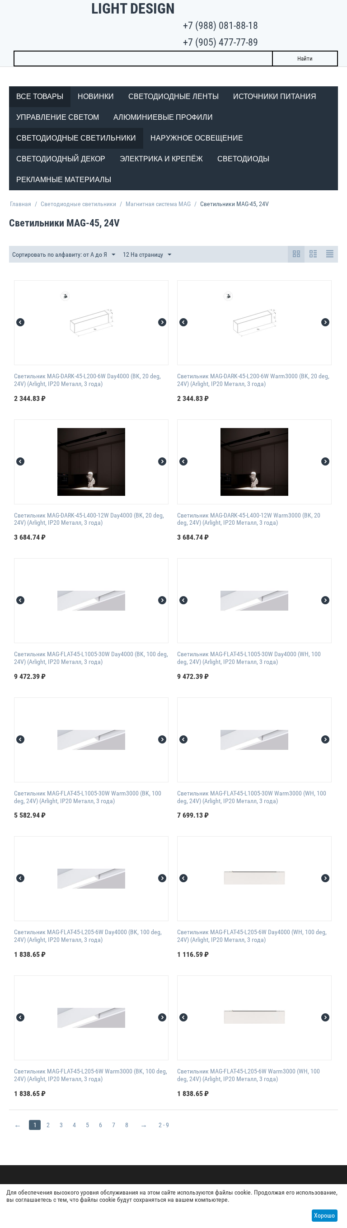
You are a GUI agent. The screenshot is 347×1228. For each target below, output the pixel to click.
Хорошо (324, 1215)
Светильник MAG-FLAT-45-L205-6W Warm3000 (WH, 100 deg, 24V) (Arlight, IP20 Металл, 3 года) (248, 1075)
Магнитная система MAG (158, 203)
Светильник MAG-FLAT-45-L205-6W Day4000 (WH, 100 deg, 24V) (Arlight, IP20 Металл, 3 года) (252, 935)
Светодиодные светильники (78, 203)
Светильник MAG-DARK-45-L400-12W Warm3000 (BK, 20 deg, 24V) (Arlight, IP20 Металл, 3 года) (248, 519)
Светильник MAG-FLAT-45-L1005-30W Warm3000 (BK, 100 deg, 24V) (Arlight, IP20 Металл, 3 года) (87, 797)
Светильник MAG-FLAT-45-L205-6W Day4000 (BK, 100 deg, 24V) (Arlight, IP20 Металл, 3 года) (88, 935)
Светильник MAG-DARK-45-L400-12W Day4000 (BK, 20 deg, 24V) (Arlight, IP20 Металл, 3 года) (89, 519)
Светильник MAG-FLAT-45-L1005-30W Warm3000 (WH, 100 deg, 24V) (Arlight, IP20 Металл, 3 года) (251, 797)
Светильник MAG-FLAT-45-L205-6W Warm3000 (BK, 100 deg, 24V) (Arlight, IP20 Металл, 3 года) (90, 1075)
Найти (305, 58)
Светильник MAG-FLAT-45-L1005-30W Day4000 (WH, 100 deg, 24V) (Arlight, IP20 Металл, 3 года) (249, 657)
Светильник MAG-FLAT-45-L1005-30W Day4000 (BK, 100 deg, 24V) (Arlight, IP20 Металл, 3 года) (91, 657)
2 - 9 (164, 1125)
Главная (20, 203)
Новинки (96, 96)
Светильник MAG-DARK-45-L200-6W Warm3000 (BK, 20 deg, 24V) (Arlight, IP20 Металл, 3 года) (253, 379)
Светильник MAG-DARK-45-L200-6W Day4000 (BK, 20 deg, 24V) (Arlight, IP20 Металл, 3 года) (87, 379)
